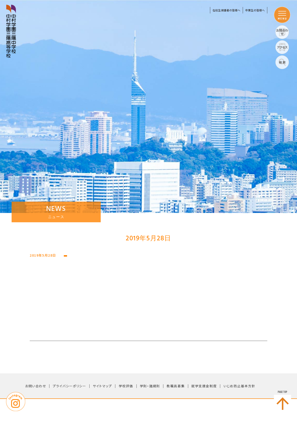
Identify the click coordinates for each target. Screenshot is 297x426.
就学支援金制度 (204, 386)
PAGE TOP (282, 392)
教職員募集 (176, 386)
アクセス (282, 47)
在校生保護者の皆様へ (226, 10)
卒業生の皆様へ (255, 10)
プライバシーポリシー (69, 386)
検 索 (282, 62)
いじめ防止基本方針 (239, 386)
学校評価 (126, 386)
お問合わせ (282, 32)
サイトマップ (102, 386)
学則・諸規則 (150, 386)
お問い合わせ (35, 386)
